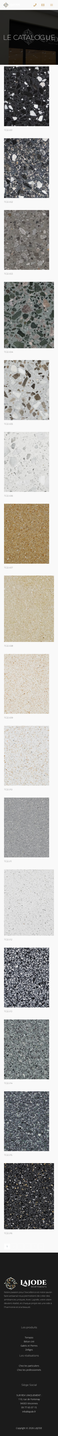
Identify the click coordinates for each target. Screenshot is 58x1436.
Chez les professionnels (29, 1369)
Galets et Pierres (29, 1345)
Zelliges (29, 1349)
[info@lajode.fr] (43, 5)
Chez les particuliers (29, 1365)
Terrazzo (29, 1337)
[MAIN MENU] (51, 5)
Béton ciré (29, 1341)
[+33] (35, 5)
